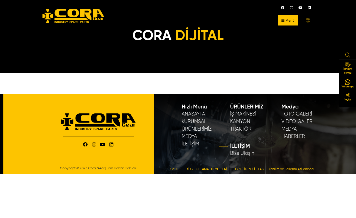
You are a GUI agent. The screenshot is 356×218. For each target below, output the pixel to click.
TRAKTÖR (240, 129)
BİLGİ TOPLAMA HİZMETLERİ (206, 169)
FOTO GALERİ (296, 114)
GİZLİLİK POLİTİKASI (249, 169)
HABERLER (293, 136)
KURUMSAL (194, 121)
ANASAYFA (193, 114)
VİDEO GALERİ (297, 121)
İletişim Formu (347, 71)
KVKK (174, 169)
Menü (289, 20)
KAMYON (240, 121)
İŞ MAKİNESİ (243, 114)
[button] (308, 20)
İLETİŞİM (190, 144)
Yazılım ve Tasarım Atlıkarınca (291, 169)
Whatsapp (347, 87)
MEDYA (189, 136)
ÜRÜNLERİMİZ (197, 129)
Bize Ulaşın (242, 153)
